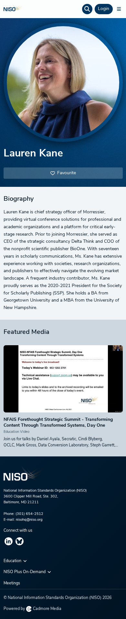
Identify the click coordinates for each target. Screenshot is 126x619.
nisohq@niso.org (29, 520)
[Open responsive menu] (119, 9)
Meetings (12, 583)
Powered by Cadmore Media (32, 609)
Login (103, 8)
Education (13, 561)
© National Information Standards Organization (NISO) (57, 598)
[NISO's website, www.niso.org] (63, 476)
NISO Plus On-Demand (25, 572)
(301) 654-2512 (29, 514)
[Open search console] (87, 9)
